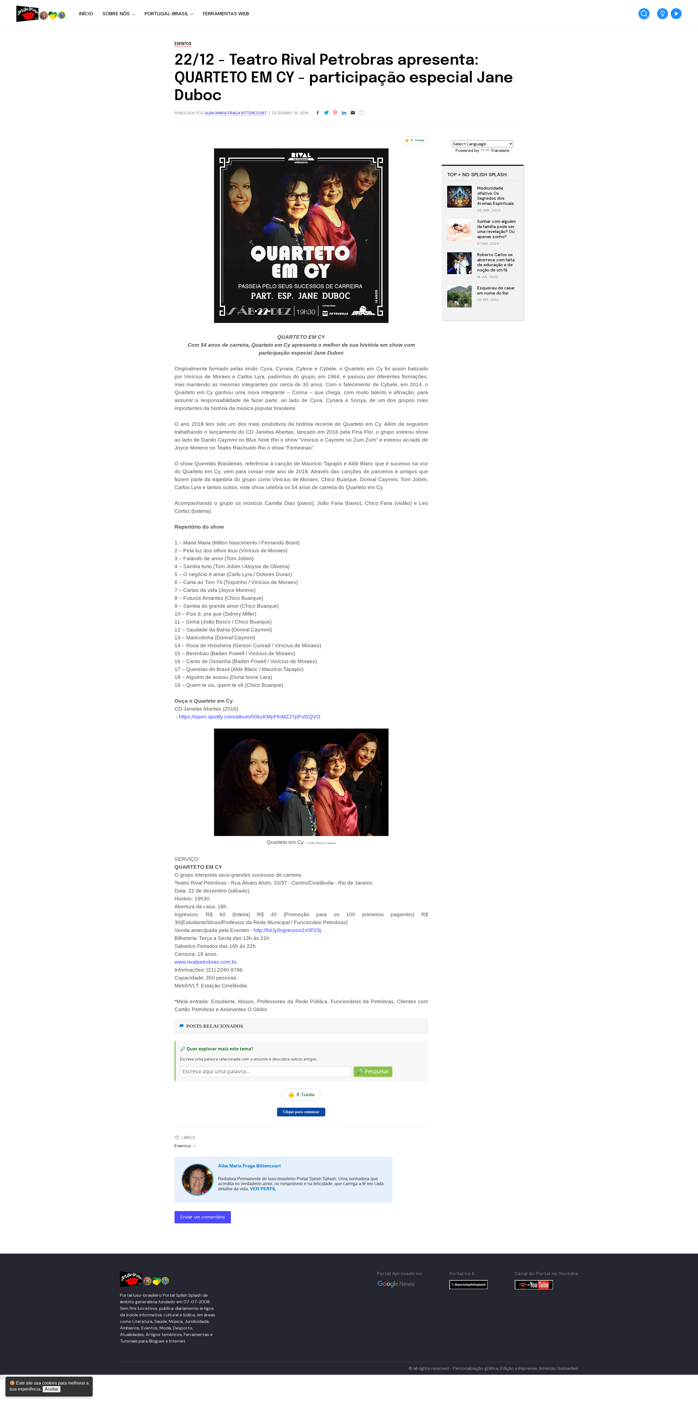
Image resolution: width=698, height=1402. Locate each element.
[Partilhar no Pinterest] (335, 112)
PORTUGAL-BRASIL (166, 13)
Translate (500, 150)
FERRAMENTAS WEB (226, 13)
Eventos (182, 44)
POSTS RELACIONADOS (214, 1026)
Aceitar (51, 1389)
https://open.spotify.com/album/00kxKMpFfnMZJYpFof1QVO (248, 717)
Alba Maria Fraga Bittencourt (249, 1166)
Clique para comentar (301, 1112)
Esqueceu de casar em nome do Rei (496, 290)
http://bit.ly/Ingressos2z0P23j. (289, 930)
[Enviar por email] (352, 112)
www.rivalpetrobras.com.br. (206, 962)
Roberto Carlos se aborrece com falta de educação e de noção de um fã (496, 262)
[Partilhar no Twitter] (326, 112)
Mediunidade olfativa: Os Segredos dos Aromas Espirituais (495, 195)
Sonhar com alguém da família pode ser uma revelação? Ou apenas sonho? (496, 229)
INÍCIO (86, 13)
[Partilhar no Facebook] (317, 112)
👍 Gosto (414, 140)
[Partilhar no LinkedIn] (344, 112)
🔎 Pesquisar (373, 1071)
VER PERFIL (263, 1189)
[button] (662, 13)
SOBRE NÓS (116, 13)
